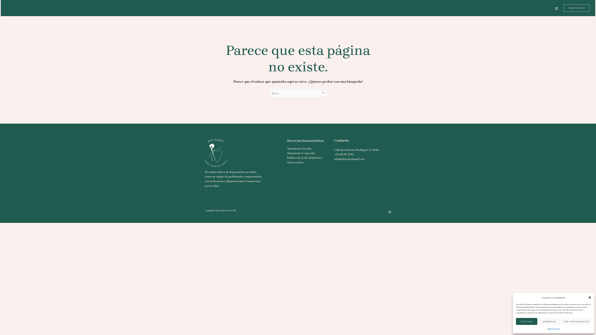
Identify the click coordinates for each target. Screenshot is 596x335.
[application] (68, 8)
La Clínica (36, 8)
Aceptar (526, 321)
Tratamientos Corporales (301, 153)
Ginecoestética (295, 162)
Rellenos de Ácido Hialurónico (304, 157)
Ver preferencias (577, 321)
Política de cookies (553, 328)
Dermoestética (58, 8)
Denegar (549, 321)
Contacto (83, 8)
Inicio (19, 8)
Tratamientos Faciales (299, 148)
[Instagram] (556, 8)
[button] (589, 297)
